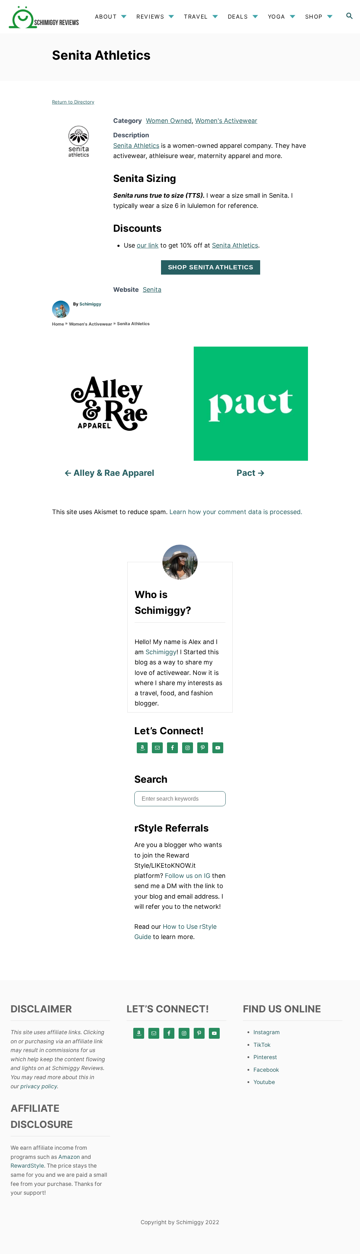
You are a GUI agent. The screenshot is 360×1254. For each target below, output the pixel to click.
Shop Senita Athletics (210, 267)
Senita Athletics (136, 145)
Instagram (266, 1032)
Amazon (69, 1157)
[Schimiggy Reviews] (45, 16)
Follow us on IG (187, 875)
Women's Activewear (226, 120)
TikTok (262, 1045)
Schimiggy (90, 304)
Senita (152, 289)
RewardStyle (27, 1165)
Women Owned (169, 120)
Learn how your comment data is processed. (235, 512)
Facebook (266, 1069)
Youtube (264, 1082)
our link (148, 245)
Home (58, 324)
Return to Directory (73, 102)
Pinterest (265, 1057)
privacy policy (38, 1086)
